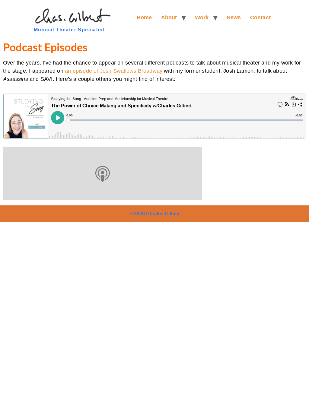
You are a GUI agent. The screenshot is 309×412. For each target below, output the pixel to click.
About (169, 17)
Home (144, 17)
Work (202, 17)
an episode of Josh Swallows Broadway (113, 71)
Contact (260, 17)
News (234, 17)
